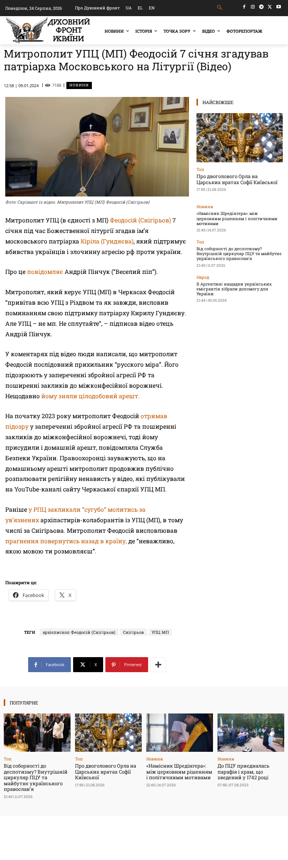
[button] (220, 7)
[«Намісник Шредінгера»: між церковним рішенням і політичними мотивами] (179, 732)
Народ (202, 277)
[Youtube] (278, 7)
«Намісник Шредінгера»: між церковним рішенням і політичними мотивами (237, 218)
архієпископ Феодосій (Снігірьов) (79, 632)
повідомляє (45, 271)
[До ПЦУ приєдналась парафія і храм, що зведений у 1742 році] (251, 732)
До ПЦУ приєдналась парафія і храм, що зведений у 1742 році (244, 771)
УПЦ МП (160, 632)
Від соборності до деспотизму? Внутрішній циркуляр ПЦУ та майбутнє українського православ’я (239, 253)
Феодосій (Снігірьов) (140, 220)
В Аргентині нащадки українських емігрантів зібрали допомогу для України (234, 288)
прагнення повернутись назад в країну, (66, 541)
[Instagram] (253, 7)
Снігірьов (133, 632)
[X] (270, 7)
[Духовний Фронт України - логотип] (48, 30)
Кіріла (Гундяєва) (107, 241)
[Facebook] (244, 7)
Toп (200, 169)
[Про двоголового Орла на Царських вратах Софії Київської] (239, 137)
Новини (79, 85)
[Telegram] (261, 7)
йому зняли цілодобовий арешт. (90, 396)
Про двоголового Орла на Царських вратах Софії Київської (237, 179)
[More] (158, 664)
